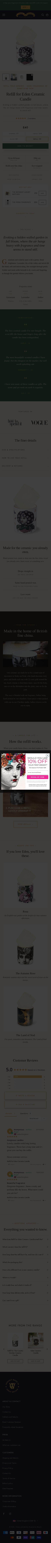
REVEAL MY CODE (37, 777)
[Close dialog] (47, 755)
